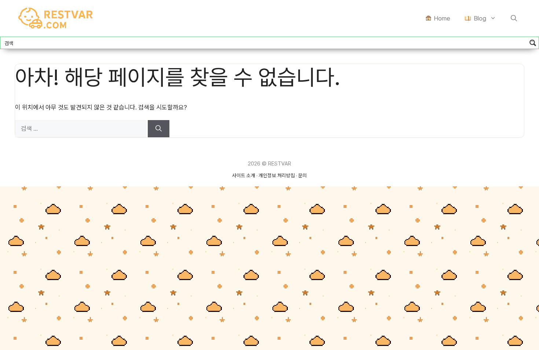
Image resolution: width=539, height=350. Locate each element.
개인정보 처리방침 (276, 175)
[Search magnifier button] (533, 43)
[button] (513, 18)
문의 (302, 175)
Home (442, 18)
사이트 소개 (243, 175)
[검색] (158, 129)
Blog (480, 18)
